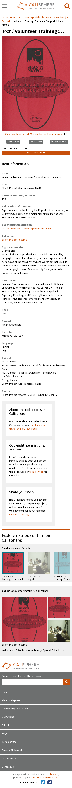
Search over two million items (21, 676)
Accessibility (9, 758)
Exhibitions (8, 725)
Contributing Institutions (15, 709)
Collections (8, 717)
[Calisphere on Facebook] (49, 782)
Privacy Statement (12, 750)
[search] (67, 6)
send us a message (19, 514)
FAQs (5, 734)
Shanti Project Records (14, 240)
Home (5, 692)
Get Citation (13, 141)
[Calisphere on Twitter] (43, 782)
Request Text (36, 141)
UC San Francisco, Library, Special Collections (27, 17)
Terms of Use (9, 742)
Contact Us (8, 767)
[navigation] (4, 6)
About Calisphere (11, 700)
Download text (60, 141)
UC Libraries (51, 774)
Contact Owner (37, 152)
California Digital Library (44, 778)
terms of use (36, 472)
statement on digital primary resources (27, 427)
